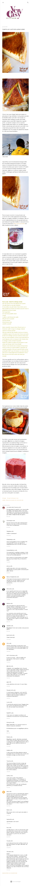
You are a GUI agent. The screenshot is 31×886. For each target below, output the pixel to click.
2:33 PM (8, 698)
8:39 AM (8, 516)
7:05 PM (8, 662)
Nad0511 (9, 713)
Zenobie (9, 851)
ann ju (8, 566)
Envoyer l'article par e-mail (12, 498)
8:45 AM (8, 527)
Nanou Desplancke (11, 577)
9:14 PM (8, 787)
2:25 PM (8, 686)
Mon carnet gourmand (19, 223)
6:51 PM (8, 718)
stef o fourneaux (11, 655)
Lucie (8, 702)
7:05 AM (8, 708)
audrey (8, 775)
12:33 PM (8, 757)
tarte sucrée (19, 500)
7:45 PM (8, 562)
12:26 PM (8, 546)
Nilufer (8, 603)
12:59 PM (8, 651)
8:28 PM (8, 572)
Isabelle (8, 625)
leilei (8, 791)
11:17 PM (8, 815)
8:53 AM (8, 621)
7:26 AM (8, 599)
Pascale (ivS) (10, 690)
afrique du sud (9, 500)
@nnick (8, 666)
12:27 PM (8, 805)
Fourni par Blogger (17, 881)
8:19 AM (8, 631)
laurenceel (9, 635)
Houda (8, 841)
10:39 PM (8, 847)
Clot (8, 643)
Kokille (8, 750)
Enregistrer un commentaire (9, 873)
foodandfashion (10, 550)
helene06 (9, 819)
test (22, 500)
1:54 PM (8, 678)
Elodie (8, 737)
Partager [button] (4, 498)
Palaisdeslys (10, 539)
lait (15, 500)
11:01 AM (8, 869)
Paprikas (9, 531)
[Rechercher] (28, 2)
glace (13, 500)
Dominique (9, 520)
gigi (8, 682)
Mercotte (9, 589)
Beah (8, 810)
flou (8, 827)
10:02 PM (9, 584)
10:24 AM (9, 639)
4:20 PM (8, 823)
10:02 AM (9, 535)
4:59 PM (8, 771)
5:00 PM (8, 836)
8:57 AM (8, 733)
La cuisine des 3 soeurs (12, 507)
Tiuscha (8, 761)
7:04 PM (8, 746)
